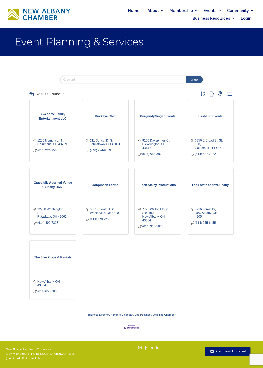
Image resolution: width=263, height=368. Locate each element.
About (153, 10)
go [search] (196, 79)
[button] (31, 94)
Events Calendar (122, 314)
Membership (181, 10)
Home (134, 10)
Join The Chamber (164, 314)
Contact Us (33, 358)
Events (210, 10)
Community (238, 10)
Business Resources (211, 18)
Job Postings (143, 314)
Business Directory (98, 314)
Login (246, 18)
